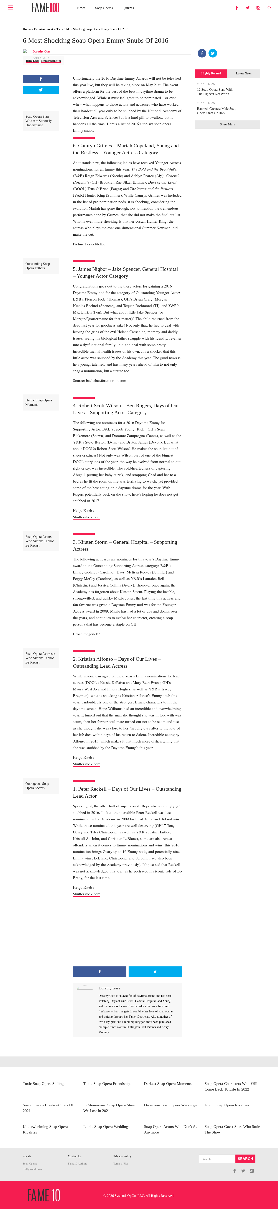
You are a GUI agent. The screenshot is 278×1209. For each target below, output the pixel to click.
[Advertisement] (127, 931)
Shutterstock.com (51, 60)
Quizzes (128, 8)
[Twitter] (213, 53)
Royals (27, 1156)
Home (27, 29)
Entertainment (43, 29)
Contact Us (74, 1156)
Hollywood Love (33, 1169)
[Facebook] (202, 53)
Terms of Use (120, 1163)
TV (58, 29)
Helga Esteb (32, 60)
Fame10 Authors (77, 1163)
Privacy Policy (122, 1156)
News (81, 8)
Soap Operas (104, 8)
